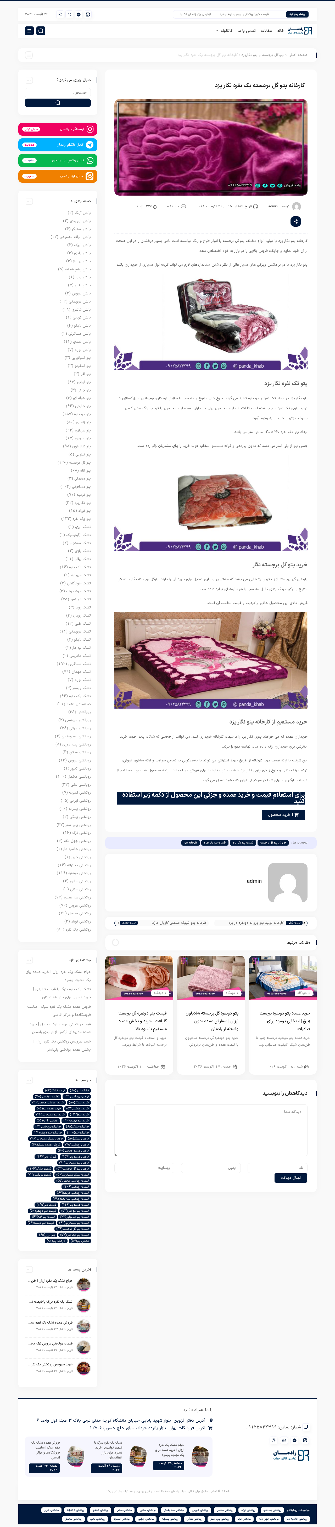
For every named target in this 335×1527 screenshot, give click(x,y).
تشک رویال (82, 615)
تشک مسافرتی (79, 664)
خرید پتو (79, 1114)
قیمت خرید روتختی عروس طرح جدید (258, 14)
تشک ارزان (79, 1090)
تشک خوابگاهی (79, 583)
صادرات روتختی (48, 1126)
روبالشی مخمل (79, 776)
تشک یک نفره (80, 696)
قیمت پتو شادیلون (74, 1217)
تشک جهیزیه (81, 575)
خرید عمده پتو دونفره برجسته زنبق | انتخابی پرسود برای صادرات (284, 1021)
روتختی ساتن (80, 881)
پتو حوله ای (82, 398)
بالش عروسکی (80, 301)
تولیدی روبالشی (77, 1096)
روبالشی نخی (81, 785)
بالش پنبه (83, 277)
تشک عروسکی (80, 631)
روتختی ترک (81, 833)
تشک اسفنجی (80, 543)
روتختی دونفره (79, 873)
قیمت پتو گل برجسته (73, 1229)
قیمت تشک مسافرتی (73, 1174)
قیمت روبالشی (39, 1174)
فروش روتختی (77, 1144)
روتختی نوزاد (81, 921)
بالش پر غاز (82, 261)
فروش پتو (46, 1156)
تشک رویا (83, 607)
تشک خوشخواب (78, 591)
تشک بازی (83, 551)
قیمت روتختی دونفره (73, 1192)
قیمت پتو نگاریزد (243, 843)
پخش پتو (80, 1241)
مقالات (266, 31)
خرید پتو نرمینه (76, 1120)
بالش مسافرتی (79, 334)
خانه (280, 31)
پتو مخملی (82, 478)
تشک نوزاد (83, 680)
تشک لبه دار (81, 648)
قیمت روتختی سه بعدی (71, 1198)
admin (273, 206)
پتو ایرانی (84, 382)
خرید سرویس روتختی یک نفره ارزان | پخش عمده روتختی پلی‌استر (49, 1364)
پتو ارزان (47, 1235)
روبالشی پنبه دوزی (76, 744)
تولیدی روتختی (47, 1096)
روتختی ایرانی (80, 801)
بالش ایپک (82, 245)
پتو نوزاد (84, 511)
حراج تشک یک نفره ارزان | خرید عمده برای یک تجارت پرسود (49, 1281)
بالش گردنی (82, 317)
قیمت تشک (40, 1168)
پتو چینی (84, 390)
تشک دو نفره (80, 599)
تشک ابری (83, 527)
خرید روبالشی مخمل (48, 1102)
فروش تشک (78, 1138)
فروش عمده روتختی (73, 1150)
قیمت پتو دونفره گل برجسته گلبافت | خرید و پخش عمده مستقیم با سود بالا (142, 1021)
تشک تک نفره (80, 567)
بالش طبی (83, 285)
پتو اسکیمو (83, 366)
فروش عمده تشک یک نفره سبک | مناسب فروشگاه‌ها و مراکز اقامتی (49, 1322)
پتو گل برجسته (273, 55)
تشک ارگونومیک (78, 535)
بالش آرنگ (83, 213)
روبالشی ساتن (80, 752)
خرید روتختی (77, 1108)
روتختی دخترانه (79, 865)
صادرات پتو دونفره (48, 1132)
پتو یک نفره (82, 519)
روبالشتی (84, 712)
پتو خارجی (83, 406)
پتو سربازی (83, 430)
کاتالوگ (226, 31)
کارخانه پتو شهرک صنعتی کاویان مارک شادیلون (179, 923)
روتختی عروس (80, 905)
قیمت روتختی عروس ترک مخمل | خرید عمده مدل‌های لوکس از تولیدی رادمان (49, 1343)
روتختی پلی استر (78, 825)
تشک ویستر (82, 688)
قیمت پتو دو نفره (75, 1211)
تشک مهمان (81, 672)
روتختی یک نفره (78, 929)
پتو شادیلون (81, 446)
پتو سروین (83, 438)
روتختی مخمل (79, 913)
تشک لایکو (82, 639)
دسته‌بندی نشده (78, 704)
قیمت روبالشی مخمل (73, 1180)
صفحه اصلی (298, 55)
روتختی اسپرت (80, 792)
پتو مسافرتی (81, 486)
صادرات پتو (78, 1132)
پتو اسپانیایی (81, 358)
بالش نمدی (82, 342)
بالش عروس (81, 293)
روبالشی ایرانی (80, 728)
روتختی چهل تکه (77, 841)
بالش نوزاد (83, 350)
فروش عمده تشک (46, 1144)
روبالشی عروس (79, 760)
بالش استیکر (81, 229)
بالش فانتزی (81, 309)
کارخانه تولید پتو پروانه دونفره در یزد (256, 923)
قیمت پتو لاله (43, 1217)
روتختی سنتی (80, 889)
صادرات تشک (77, 1126)
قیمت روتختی (76, 1186)
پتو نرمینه (83, 495)
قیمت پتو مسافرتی (74, 1223)
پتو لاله (85, 471)
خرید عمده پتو (49, 1108)
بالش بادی (82, 253)
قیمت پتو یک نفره (215, 843)
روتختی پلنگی (80, 817)
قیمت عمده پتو (75, 1205)
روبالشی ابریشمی (78, 720)
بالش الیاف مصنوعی (75, 237)
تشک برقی (83, 559)
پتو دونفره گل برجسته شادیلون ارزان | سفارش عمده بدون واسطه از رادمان (212, 1021)
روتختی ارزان (47, 1120)
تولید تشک (55, 1090)
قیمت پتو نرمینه (41, 1223)
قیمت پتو (46, 1205)
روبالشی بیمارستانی (76, 736)
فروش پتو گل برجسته (273, 843)
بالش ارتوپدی (80, 221)
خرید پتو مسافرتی (50, 1114)
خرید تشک (79, 1102)
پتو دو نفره (298, 1057)
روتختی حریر (81, 857)
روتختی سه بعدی (77, 897)
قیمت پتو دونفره (43, 1211)
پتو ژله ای (83, 422)
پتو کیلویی (83, 454)
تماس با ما (247, 31)
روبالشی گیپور (81, 768)
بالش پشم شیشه (78, 269)
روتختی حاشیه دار (77, 849)
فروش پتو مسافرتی (74, 1162)
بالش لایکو (82, 325)
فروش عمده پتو (75, 1156)
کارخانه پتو (190, 843)
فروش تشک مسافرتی (46, 1138)
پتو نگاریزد (249, 55)
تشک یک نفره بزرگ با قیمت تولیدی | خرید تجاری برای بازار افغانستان (49, 1301)
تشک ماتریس (80, 656)
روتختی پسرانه (80, 809)
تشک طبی (83, 623)
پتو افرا (86, 374)
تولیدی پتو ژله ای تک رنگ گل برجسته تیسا (197, 14)
